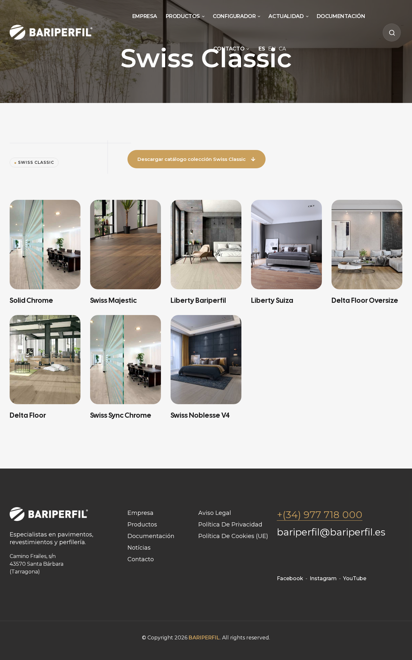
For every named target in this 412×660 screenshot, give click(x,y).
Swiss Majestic (113, 300)
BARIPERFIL (204, 638)
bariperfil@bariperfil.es (331, 532)
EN (272, 49)
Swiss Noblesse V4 (200, 415)
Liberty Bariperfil (198, 300)
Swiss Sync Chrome (120, 415)
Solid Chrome (31, 300)
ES (261, 49)
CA (282, 49)
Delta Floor (28, 415)
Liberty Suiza (272, 300)
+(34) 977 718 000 (319, 515)
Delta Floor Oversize (365, 300)
